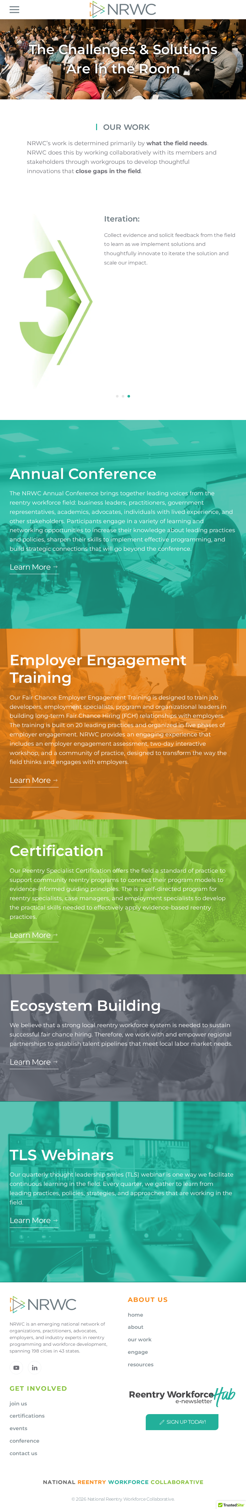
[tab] (117, 396)
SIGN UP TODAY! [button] (186, 1422)
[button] (14, 9)
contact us (23, 1453)
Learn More (30, 567)
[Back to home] (123, 9)
